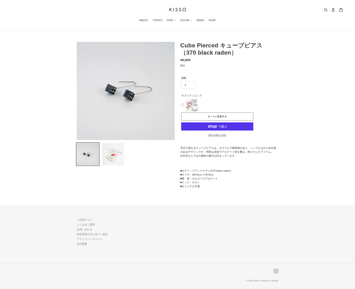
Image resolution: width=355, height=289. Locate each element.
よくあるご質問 (86, 224)
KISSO (256, 281)
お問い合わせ (84, 229)
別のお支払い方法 (217, 135)
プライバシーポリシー (90, 239)
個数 (183, 77)
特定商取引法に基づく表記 (92, 234)
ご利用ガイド (84, 219)
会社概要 (82, 243)
